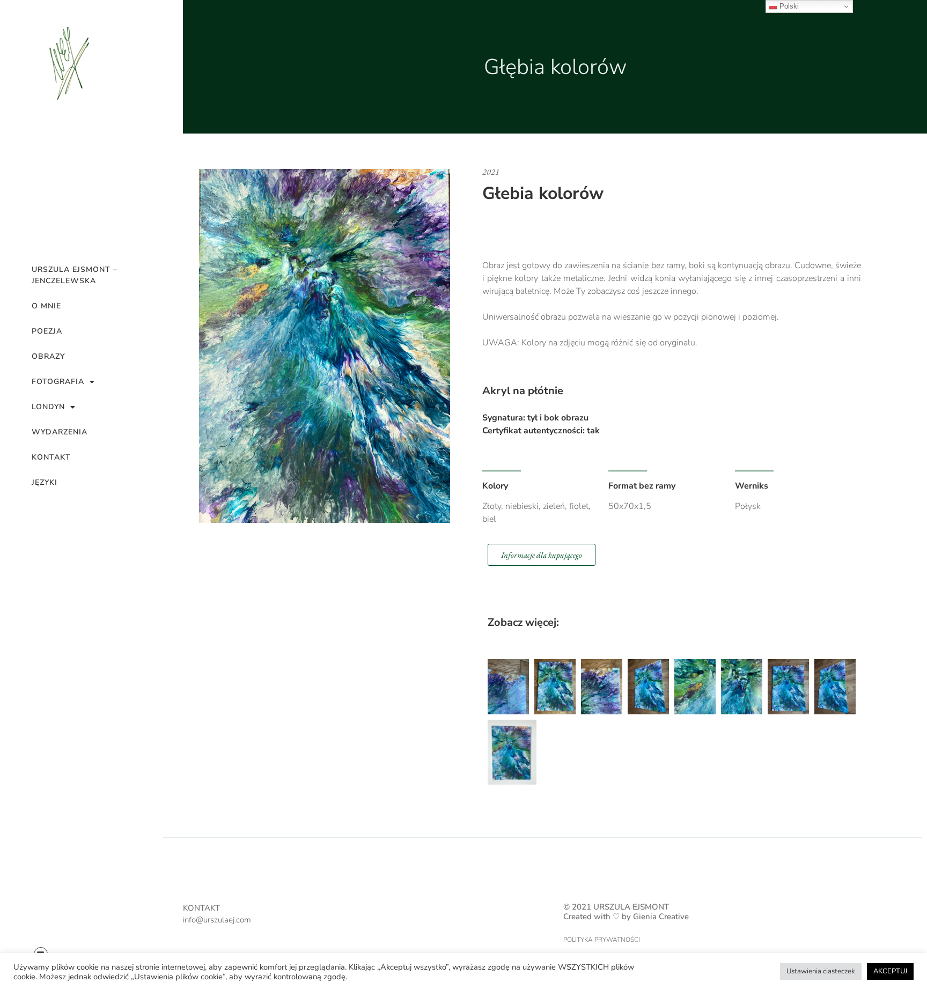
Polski (788, 6)
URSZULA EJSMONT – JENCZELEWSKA (74, 275)
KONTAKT (51, 457)
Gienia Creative (661, 916)
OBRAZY (48, 356)
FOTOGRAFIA (58, 381)
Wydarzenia (59, 432)
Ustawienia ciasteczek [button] (820, 971)
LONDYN (48, 407)
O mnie (46, 306)
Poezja (47, 331)
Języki (44, 482)
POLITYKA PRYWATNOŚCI (601, 939)
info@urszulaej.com (217, 919)
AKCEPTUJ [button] (890, 971)
